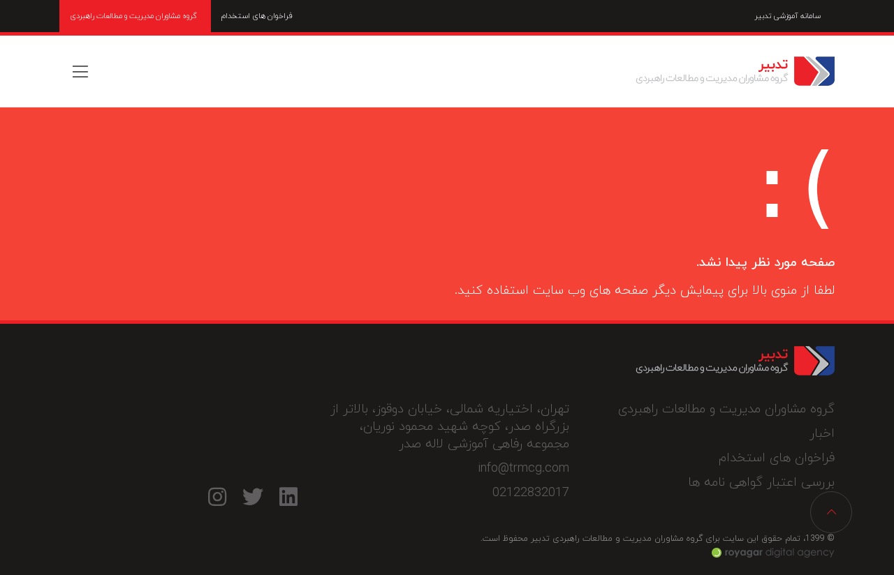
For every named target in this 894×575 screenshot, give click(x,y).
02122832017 (530, 493)
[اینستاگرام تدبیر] (217, 496)
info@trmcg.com (523, 468)
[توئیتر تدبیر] (252, 496)
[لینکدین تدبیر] (288, 496)
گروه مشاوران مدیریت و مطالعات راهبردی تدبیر (735, 71)
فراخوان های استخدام (257, 16)
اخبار (822, 433)
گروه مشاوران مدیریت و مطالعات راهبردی (133, 16)
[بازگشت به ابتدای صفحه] (831, 512)
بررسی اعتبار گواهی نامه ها (761, 482)
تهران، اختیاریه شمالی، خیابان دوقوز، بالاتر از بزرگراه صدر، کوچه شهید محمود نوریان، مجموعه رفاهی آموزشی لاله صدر (449, 427)
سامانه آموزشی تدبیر (787, 16)
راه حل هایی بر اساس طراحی (773, 553)
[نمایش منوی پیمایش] (80, 71)
